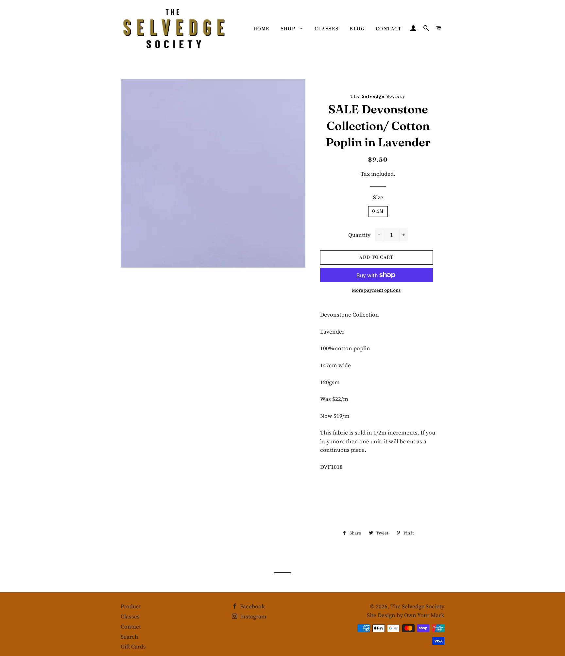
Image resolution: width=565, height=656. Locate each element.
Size (378, 197)
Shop (289, 29)
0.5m (378, 211)
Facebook (252, 606)
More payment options (376, 290)
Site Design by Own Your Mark (405, 615)
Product (131, 606)
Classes (327, 29)
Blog (357, 29)
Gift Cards (133, 646)
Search (129, 637)
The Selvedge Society (417, 606)
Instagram (252, 616)
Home (261, 29)
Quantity (359, 235)
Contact (389, 29)
